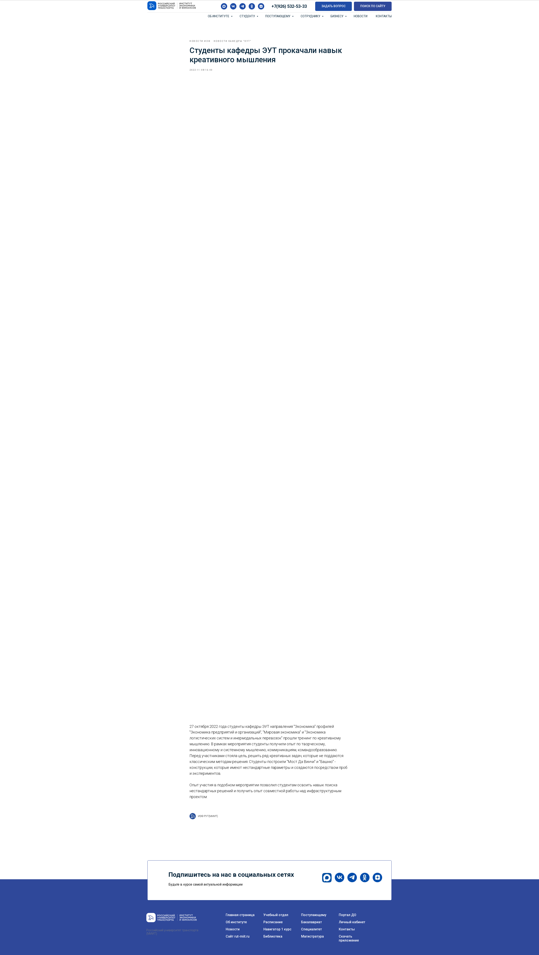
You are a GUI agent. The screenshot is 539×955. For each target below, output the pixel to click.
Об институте (219, 16)
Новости (360, 16)
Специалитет (311, 929)
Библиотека (272, 936)
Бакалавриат (311, 922)
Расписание (273, 922)
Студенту (248, 16)
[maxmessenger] (224, 6)
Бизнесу (337, 16)
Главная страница (240, 915)
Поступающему (278, 16)
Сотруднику (311, 16)
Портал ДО (347, 915)
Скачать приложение (349, 938)
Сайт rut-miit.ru (237, 936)
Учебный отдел (275, 915)
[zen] (261, 6)
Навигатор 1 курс (277, 929)
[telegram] (242, 6)
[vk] (233, 6)
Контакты (384, 16)
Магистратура (312, 936)
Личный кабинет (352, 922)
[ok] (252, 6)
